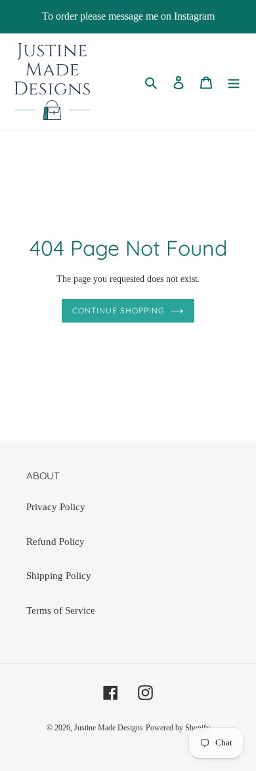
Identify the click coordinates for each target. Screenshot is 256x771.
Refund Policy (55, 541)
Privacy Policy (55, 507)
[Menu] (233, 82)
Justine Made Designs (108, 727)
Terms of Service (60, 610)
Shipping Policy (58, 575)
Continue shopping (118, 310)
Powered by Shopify (178, 727)
